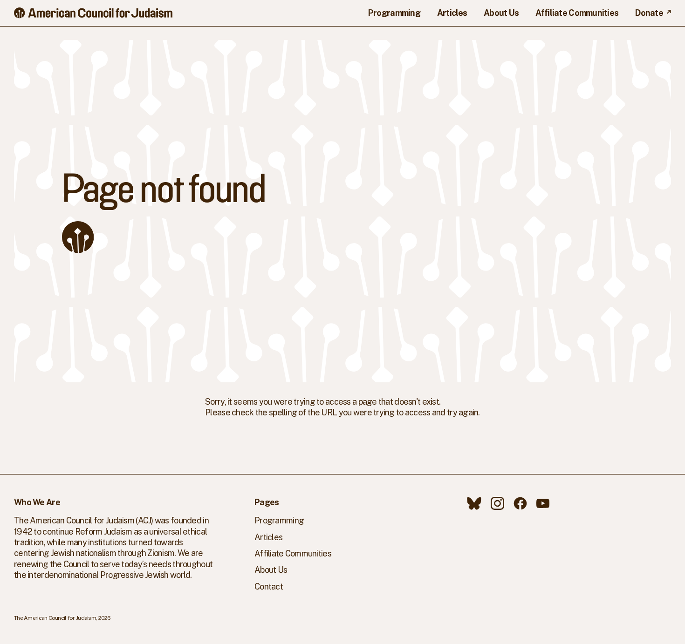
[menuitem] (394, 13)
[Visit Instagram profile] (497, 503)
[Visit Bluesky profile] (474, 503)
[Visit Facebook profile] (520, 503)
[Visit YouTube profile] (542, 503)
